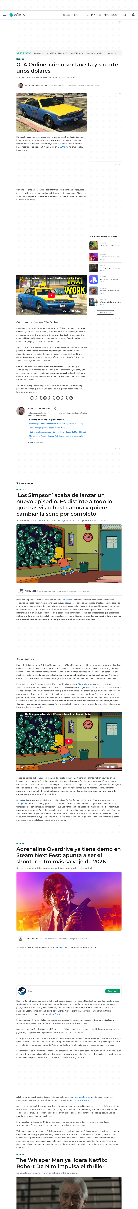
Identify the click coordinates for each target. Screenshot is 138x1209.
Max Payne (55, 1014)
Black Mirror (83, 684)
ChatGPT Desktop (77, 53)
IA (88, 15)
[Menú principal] (4, 15)
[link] (71, 398)
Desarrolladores (112, 15)
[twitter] (36, 398)
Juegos (78, 15)
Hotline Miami (83, 1100)
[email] (66, 398)
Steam (61, 947)
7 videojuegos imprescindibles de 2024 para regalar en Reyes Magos (57, 424)
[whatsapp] (40, 398)
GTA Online (63, 147)
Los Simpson (68, 600)
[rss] (62, 398)
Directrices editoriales (35, 442)
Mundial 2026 (113, 53)
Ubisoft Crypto (39, 53)
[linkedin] (45, 398)
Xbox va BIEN (63, 53)
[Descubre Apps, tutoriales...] (125, 15)
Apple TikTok (51, 53)
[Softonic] (17, 15)
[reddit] (49, 398)
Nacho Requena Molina (36, 85)
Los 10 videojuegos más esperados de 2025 (47, 428)
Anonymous (21, 803)
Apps (68, 15)
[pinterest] (58, 398)
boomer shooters (79, 1097)
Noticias (97, 15)
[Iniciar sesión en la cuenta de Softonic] (133, 15)
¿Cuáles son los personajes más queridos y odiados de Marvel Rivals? (57, 432)
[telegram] (53, 398)
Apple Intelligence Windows (95, 53)
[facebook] (32, 398)
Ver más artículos (105, 312)
